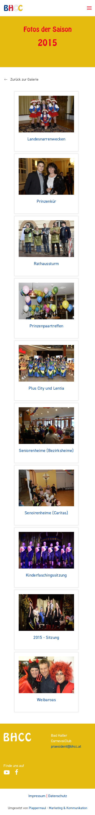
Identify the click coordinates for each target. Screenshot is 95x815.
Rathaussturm (46, 263)
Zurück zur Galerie (24, 79)
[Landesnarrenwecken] (46, 113)
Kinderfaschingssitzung (46, 575)
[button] (89, 8)
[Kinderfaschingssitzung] (46, 549)
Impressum (36, 795)
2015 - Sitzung (46, 637)
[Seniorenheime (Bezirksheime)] (46, 425)
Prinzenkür (46, 201)
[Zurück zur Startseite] (13, 8)
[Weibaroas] (46, 674)
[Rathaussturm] (46, 238)
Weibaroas (46, 700)
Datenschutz (57, 795)
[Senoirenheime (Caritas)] (46, 487)
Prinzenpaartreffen (46, 326)
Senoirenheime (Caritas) (46, 513)
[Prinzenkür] (46, 176)
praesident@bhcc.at (66, 746)
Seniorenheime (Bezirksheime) (46, 450)
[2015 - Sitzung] (46, 612)
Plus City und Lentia (46, 388)
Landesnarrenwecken (46, 139)
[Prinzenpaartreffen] (46, 300)
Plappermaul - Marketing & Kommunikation (58, 808)
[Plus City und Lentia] (46, 363)
